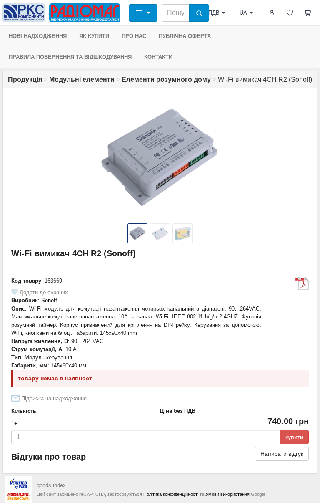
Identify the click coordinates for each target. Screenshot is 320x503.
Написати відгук (281, 453)
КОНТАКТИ (158, 57)
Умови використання (227, 494)
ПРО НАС (134, 36)
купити (294, 437)
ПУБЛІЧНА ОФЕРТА (185, 36)
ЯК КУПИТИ (94, 36)
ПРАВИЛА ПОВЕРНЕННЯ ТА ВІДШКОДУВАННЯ (70, 57)
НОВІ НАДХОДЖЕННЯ (38, 36)
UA (243, 13)
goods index (51, 485)
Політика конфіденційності (170, 494)
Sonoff (49, 300)
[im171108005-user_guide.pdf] (302, 283)
